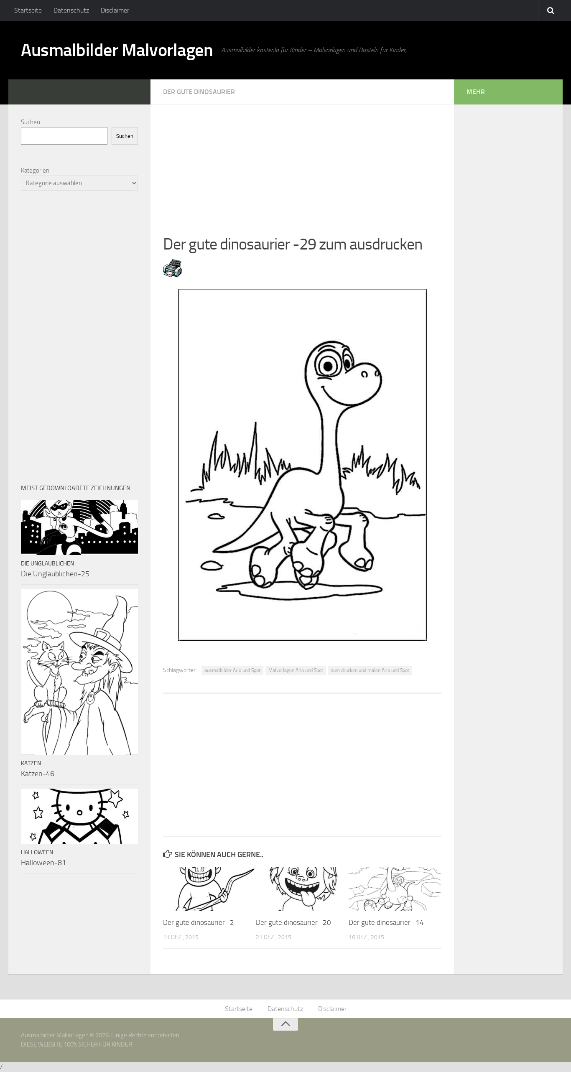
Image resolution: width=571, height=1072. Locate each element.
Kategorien (35, 170)
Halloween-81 (43, 862)
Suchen (30, 122)
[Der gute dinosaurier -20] (302, 889)
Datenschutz (71, 10)
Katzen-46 (37, 773)
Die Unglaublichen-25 (55, 573)
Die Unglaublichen (47, 563)
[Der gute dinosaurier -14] (395, 889)
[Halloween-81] (79, 816)
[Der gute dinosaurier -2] (209, 889)
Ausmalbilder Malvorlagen (117, 50)
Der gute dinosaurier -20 (293, 922)
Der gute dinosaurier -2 (198, 922)
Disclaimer (115, 10)
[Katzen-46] (79, 672)
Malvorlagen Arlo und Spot (295, 670)
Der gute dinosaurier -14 (386, 922)
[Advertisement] (302, 163)
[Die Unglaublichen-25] (79, 527)
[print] (172, 275)
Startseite (28, 10)
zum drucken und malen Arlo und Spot (370, 670)
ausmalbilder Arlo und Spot (232, 670)
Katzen (31, 763)
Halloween (37, 852)
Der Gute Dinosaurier (199, 92)
